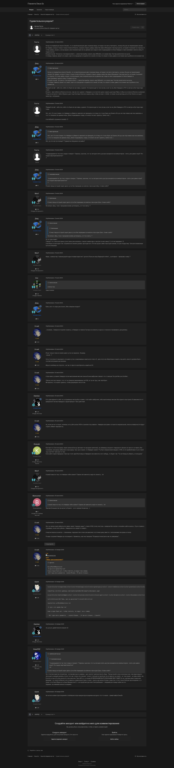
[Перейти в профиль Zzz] (37, 284)
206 (37, 460)
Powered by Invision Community (87, 765)
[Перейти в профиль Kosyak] (37, 450)
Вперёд (37, 35)
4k (38, 79)
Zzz (36, 278)
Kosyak (37, 444)
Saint (37, 582)
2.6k (37, 665)
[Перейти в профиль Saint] (37, 588)
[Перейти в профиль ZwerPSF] (37, 655)
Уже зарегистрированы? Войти (122, 3)
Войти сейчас (114, 739)
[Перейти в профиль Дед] (37, 70)
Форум (31, 9)
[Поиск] (144, 9)
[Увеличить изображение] (51, 555)
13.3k (37, 342)
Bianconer (37, 496)
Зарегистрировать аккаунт (59, 739)
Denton (37, 396)
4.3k (37, 597)
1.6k (37, 209)
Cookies (93, 761)
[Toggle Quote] (48, 68)
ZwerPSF (36, 649)
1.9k (37, 294)
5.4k (37, 411)
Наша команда (49, 9)
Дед (37, 63)
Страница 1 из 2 (49, 35)
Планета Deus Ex (36, 3)
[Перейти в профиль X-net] (37, 332)
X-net (37, 326)
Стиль (86, 761)
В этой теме (136, 9)
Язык (80, 761)
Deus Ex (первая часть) (52, 28)
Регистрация (140, 3)
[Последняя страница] (41, 35)
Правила (39, 9)
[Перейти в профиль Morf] (37, 200)
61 (37, 511)
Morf (37, 193)
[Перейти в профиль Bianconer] (37, 502)
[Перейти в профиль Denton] (37, 402)
